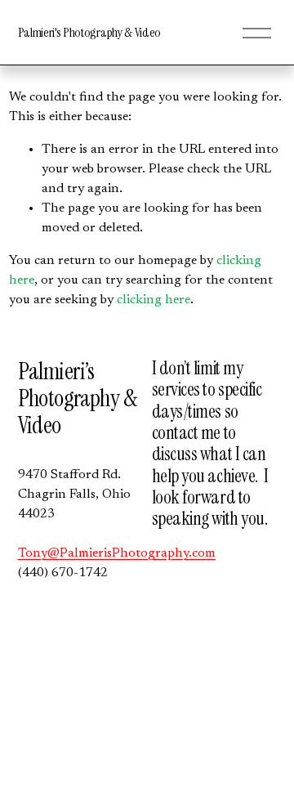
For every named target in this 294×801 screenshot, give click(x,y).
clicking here (153, 300)
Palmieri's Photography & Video (89, 32)
